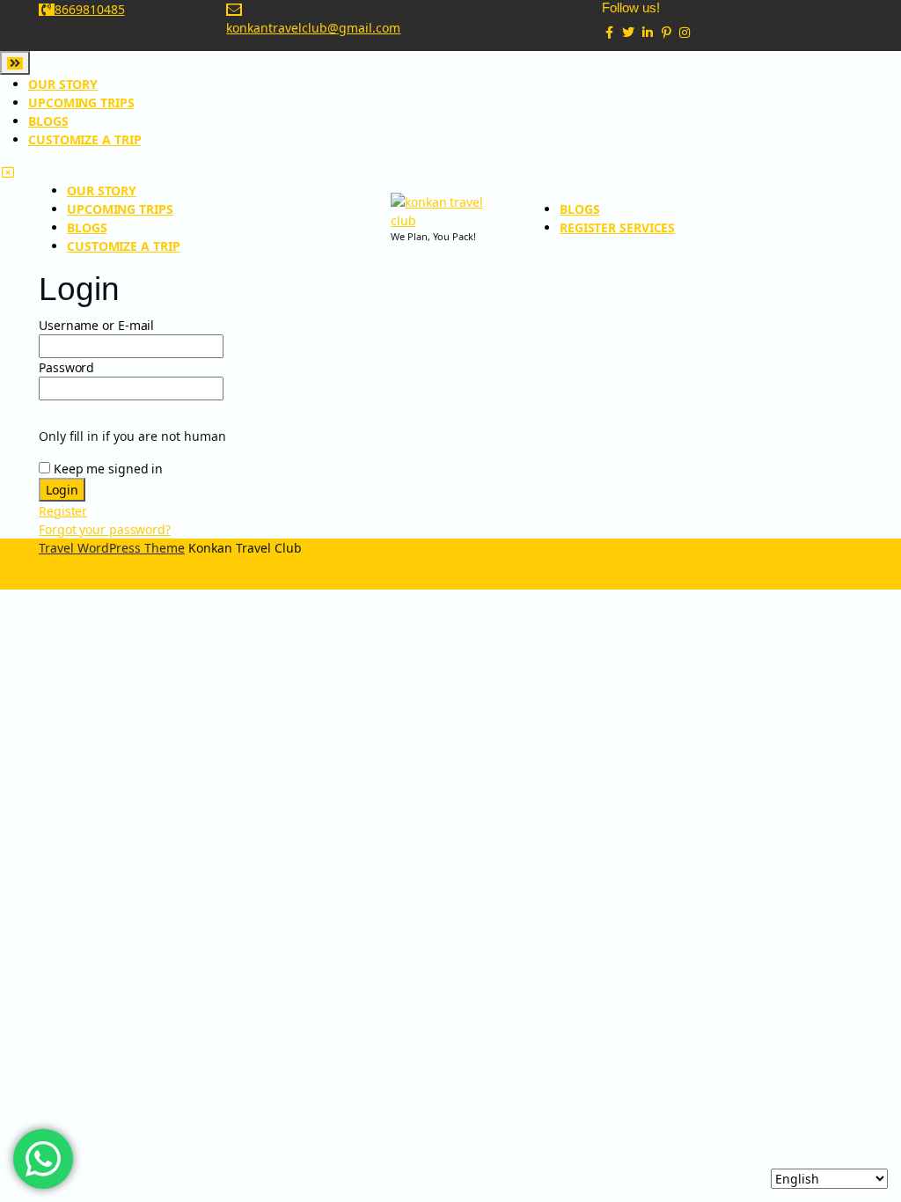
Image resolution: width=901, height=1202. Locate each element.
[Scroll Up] (47, 580)
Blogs (48, 121)
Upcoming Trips (81, 102)
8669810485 (90, 9)
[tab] (15, 63)
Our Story (63, 84)
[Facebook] (610, 32)
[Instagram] (685, 32)
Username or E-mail (96, 325)
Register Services (617, 227)
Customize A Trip (84, 139)
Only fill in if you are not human (132, 436)
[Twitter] (628, 32)
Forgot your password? (105, 529)
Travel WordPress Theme (112, 547)
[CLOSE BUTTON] (8, 172)
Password (66, 367)
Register (63, 510)
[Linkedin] (648, 32)
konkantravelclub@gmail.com (313, 27)
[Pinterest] (666, 32)
